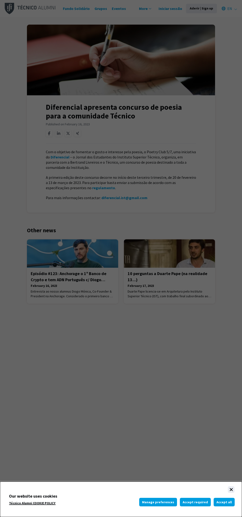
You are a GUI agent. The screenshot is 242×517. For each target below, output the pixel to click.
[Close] (231, 489)
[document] (121, 499)
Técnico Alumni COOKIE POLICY (32, 503)
